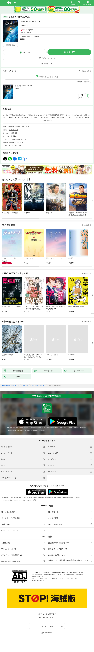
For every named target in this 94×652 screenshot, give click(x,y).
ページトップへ (47, 626)
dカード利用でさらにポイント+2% (29, 36)
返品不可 (22, 39)
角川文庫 (14, 136)
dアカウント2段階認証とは (11, 555)
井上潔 (29, 21)
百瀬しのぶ (25, 127)
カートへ (26, 52)
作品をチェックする (48, 58)
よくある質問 (53, 518)
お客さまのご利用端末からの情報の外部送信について (68, 561)
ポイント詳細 (25, 32)
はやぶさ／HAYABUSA (23, 86)
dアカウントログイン (9, 531)
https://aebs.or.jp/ (38, 580)
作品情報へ (45, 64)
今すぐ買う (71, 52)
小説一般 (14, 133)
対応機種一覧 (53, 512)
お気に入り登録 (86, 71)
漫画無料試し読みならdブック (10, 385)
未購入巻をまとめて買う (48, 77)
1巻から (80, 81)
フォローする (38, 21)
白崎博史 (22, 21)
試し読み (12, 45)
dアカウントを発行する (47, 614)
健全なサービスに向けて (57, 549)
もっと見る (85, 225)
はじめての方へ (11, 512)
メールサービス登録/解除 (11, 518)
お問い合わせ (6, 524)
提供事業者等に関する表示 (58, 543)
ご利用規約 (5, 543)
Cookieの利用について (57, 555)
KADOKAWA (13, 130)
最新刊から (87, 81)
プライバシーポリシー (9, 549)
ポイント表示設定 (55, 524)
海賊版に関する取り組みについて (14, 561)
